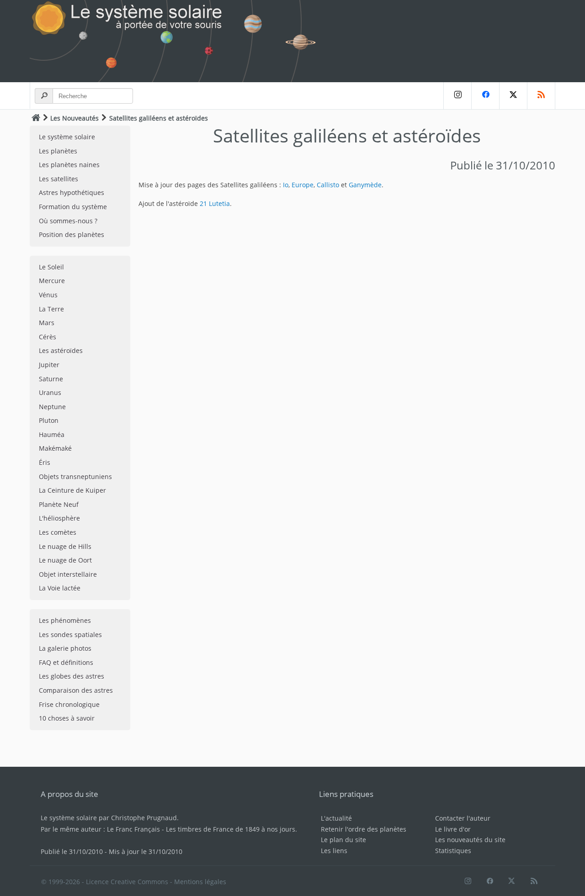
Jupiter (49, 364)
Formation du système (73, 206)
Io (285, 184)
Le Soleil (51, 267)
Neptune (52, 406)
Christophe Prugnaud (144, 817)
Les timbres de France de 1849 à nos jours (230, 829)
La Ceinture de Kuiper (72, 490)
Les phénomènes (65, 620)
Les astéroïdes (61, 350)
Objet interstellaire (68, 574)
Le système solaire (67, 136)
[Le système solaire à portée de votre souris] (178, 41)
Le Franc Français (133, 829)
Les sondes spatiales (70, 634)
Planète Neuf (59, 504)
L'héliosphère (59, 518)
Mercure (52, 280)
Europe (303, 184)
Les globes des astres (71, 676)
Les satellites (58, 178)
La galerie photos (65, 648)
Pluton (48, 420)
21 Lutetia (215, 203)
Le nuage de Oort (65, 560)
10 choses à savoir (67, 718)
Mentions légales (200, 881)
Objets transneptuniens (75, 476)
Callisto (328, 184)
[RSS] (541, 95)
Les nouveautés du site (470, 839)
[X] (513, 95)
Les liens (334, 850)
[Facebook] (485, 95)
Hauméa (51, 434)
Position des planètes (71, 234)
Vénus (48, 294)
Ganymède (365, 184)
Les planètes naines (69, 164)
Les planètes (58, 151)
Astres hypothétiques (71, 192)
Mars (46, 322)
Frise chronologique (69, 704)
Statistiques (453, 850)
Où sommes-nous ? (68, 220)
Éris (44, 462)
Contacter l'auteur (462, 818)
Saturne (51, 378)
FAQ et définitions (66, 662)
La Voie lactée (59, 588)
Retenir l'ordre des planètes (363, 829)
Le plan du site (343, 839)
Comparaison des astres (76, 690)
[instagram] (457, 95)
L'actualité (336, 818)
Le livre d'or (453, 829)
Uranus (50, 392)
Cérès (47, 336)
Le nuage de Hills (65, 546)
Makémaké (55, 448)
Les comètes (57, 532)
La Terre (51, 309)
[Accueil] (36, 118)
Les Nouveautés (74, 118)
